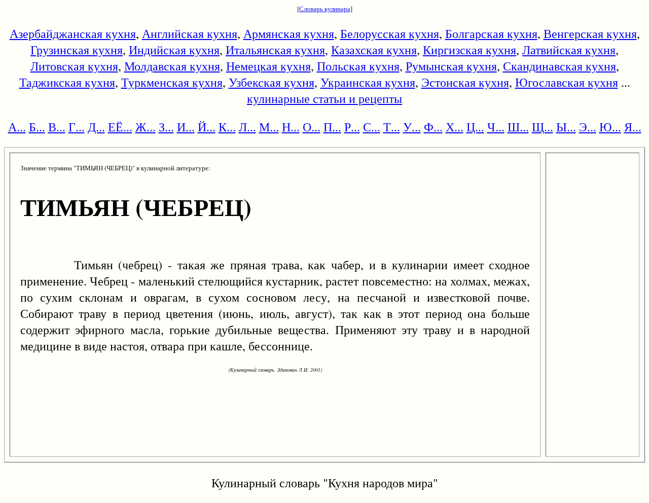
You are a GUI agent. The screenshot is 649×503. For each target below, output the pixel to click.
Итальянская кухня (275, 50)
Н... (291, 127)
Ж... (145, 127)
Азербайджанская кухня (73, 33)
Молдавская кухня (172, 66)
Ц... (475, 127)
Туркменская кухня (172, 82)
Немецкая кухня (268, 66)
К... (227, 127)
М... (269, 127)
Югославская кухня (566, 82)
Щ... (542, 127)
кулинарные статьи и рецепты (324, 98)
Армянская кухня (288, 33)
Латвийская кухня (569, 50)
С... (371, 127)
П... (332, 127)
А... (17, 127)
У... (412, 127)
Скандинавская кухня (559, 66)
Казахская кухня (374, 50)
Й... (206, 127)
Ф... (433, 127)
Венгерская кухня (590, 33)
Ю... (610, 127)
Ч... (495, 127)
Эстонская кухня (465, 82)
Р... (352, 127)
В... (56, 127)
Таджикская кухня (67, 82)
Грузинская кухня (76, 50)
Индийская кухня (174, 50)
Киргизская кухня (469, 50)
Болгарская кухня (491, 33)
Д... (96, 127)
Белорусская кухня (389, 33)
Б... (37, 127)
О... (311, 127)
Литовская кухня (74, 66)
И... (186, 127)
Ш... (518, 127)
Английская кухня (189, 33)
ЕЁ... (120, 127)
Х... (454, 127)
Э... (587, 127)
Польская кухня (358, 66)
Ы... (566, 127)
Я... (632, 127)
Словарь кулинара (324, 8)
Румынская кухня (451, 66)
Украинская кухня (367, 82)
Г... (76, 127)
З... (166, 127)
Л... (247, 127)
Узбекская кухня (271, 82)
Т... (391, 127)
